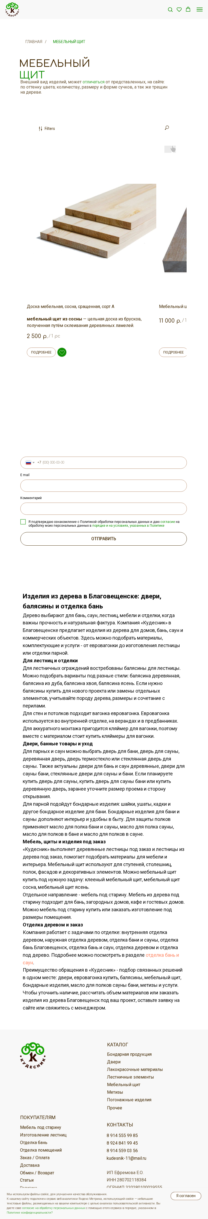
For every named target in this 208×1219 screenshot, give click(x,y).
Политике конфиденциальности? (30, 1212)
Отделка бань (33, 1142)
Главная (33, 42)
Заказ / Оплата (35, 1157)
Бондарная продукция (129, 1054)
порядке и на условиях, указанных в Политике (128, 525)
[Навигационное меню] (200, 9)
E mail (25, 475)
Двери (114, 1061)
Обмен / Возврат (37, 1172)
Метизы (115, 1092)
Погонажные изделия (129, 1099)
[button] (170, 9)
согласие (167, 522)
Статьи (27, 1180)
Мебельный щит (69, 42)
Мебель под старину (40, 1127)
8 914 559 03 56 (122, 1150)
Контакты (120, 1125)
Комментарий (31, 498)
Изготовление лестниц (43, 1135)
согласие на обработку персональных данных (53, 1208)
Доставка (30, 1165)
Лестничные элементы (130, 1077)
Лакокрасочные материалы (135, 1069)
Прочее (114, 1107)
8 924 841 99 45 (122, 1143)
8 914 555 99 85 (122, 1135)
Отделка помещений (41, 1150)
